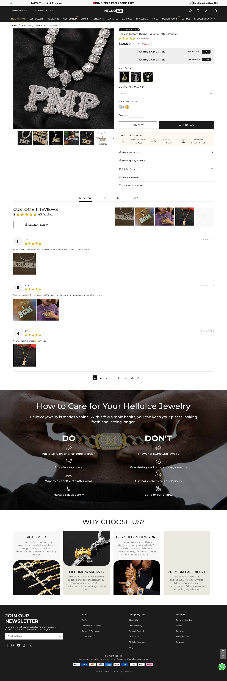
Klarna (179, 625)
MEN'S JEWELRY (20, 10)
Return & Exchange (91, 631)
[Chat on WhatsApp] (222, 666)
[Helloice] (113, 11)
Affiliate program (137, 642)
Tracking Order (183, 636)
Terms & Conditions (138, 631)
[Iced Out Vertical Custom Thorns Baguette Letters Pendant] (136, 76)
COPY (206, 52)
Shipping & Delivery (91, 625)
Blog (131, 647)
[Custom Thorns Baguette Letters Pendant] (124, 76)
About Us (133, 620)
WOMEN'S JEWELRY (44, 10)
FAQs (84, 620)
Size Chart (87, 636)
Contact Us (134, 636)
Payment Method (184, 620)
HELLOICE (110, 671)
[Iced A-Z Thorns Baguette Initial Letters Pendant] (148, 76)
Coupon (180, 642)
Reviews (180, 631)
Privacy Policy (135, 625)
